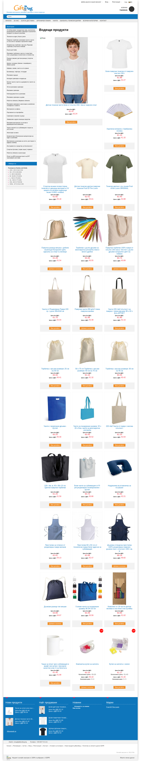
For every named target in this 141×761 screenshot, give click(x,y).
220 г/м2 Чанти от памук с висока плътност (119, 427)
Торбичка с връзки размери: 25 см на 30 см (55, 370)
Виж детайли (71, 122)
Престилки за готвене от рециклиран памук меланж (55, 546)
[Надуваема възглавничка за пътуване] (119, 467)
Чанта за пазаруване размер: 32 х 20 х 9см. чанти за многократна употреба (87, 428)
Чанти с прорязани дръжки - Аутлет (55, 427)
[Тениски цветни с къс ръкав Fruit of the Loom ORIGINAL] (119, 168)
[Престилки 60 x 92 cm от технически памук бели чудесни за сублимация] (87, 527)
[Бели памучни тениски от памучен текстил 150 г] (119, 53)
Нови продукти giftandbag (73, 746)
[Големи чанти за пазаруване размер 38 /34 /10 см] (87, 588)
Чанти (55, 21)
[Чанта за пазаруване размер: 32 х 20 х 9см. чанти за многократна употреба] (87, 408)
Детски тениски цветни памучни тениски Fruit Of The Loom (87, 187)
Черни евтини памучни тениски (62, 729)
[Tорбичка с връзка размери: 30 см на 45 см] (119, 350)
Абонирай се (11, 731)
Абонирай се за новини (81, 706)
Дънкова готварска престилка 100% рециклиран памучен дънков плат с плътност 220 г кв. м (119, 548)
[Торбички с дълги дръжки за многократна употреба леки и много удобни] (87, 230)
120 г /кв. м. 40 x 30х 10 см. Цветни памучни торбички (55, 487)
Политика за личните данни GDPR (93, 746)
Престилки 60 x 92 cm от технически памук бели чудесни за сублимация (87, 547)
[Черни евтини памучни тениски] (43, 735)
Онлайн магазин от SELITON (125, 752)
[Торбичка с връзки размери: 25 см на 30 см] (55, 350)
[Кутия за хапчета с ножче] (119, 646)
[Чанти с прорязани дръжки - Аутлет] (55, 408)
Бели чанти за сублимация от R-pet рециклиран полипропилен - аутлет (87, 488)
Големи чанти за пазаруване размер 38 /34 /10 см (87, 608)
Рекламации (17, 746)
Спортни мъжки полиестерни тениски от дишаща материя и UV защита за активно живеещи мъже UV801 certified (55, 189)
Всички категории (90, 21)
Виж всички (76, 708)
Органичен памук (44, 21)
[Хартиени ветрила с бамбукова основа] (119, 111)
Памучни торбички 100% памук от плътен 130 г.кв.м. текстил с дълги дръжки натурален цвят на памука (119, 251)
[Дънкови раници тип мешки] (55, 588)
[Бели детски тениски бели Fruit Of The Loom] (42, 713)
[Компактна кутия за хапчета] (87, 646)
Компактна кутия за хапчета (87, 664)
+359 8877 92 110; (42, 742)
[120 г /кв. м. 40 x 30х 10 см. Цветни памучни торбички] (55, 467)
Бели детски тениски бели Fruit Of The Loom (68, 707)
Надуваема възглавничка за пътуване (119, 487)
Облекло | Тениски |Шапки (70, 21)
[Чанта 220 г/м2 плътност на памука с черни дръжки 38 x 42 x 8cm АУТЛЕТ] (119, 291)
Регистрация (116, 2)
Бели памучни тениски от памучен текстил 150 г (119, 72)
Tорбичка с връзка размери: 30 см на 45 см (119, 370)
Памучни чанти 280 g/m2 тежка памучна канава (87, 310)
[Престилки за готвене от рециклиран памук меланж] (55, 527)
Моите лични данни (127, 758)
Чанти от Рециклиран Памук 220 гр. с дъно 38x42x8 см (55, 310)
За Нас (16, 21)
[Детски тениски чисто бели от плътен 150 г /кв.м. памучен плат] (71, 70)
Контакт (103, 21)
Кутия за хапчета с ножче (119, 664)
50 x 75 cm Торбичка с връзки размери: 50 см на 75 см (87, 370)
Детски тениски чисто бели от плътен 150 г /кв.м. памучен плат (71, 105)
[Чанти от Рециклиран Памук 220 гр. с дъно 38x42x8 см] (55, 291)
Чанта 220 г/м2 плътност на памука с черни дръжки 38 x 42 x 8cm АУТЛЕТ (119, 311)
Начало (8, 21)
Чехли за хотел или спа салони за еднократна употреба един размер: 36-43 (25, 708)
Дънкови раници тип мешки (55, 607)
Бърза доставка (27, 21)
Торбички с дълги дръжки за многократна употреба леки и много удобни (87, 250)
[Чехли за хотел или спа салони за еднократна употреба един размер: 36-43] (9, 711)
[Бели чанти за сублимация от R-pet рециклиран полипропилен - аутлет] (87, 467)
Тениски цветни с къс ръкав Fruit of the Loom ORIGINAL (119, 187)
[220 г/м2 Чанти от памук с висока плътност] (119, 408)
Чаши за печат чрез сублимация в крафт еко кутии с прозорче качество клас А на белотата (55, 666)
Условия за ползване (56, 746)
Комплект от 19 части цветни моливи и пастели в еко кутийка (119, 608)
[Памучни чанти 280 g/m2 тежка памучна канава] (87, 291)
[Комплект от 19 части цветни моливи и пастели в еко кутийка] (119, 588)
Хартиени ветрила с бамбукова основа (119, 130)
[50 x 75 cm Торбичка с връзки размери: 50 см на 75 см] (87, 350)
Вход (106, 2)
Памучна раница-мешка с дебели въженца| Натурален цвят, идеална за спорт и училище (55, 250)
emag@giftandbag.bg (20, 742)
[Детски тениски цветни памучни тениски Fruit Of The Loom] (87, 168)
